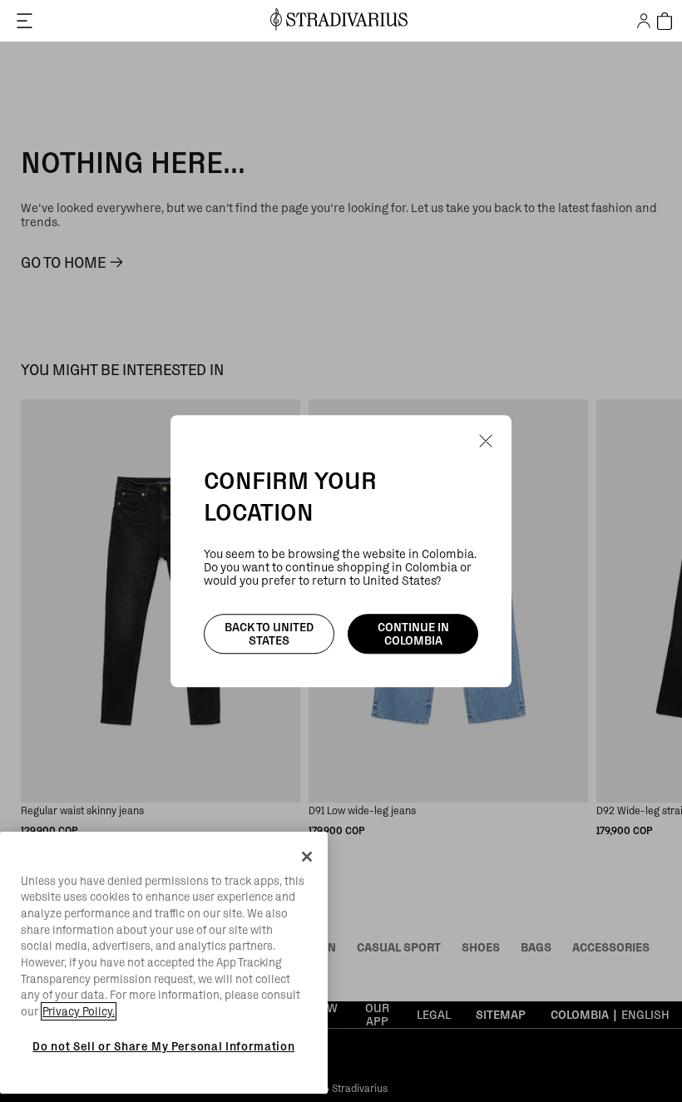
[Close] (307, 856)
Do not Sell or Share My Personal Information (163, 1046)
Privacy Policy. (78, 1011)
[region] (164, 963)
